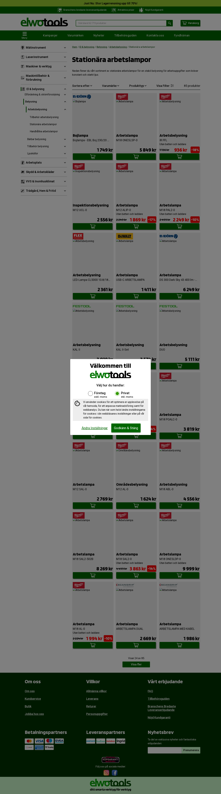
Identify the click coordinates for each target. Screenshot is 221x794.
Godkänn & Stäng (126, 428)
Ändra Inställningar (95, 428)
